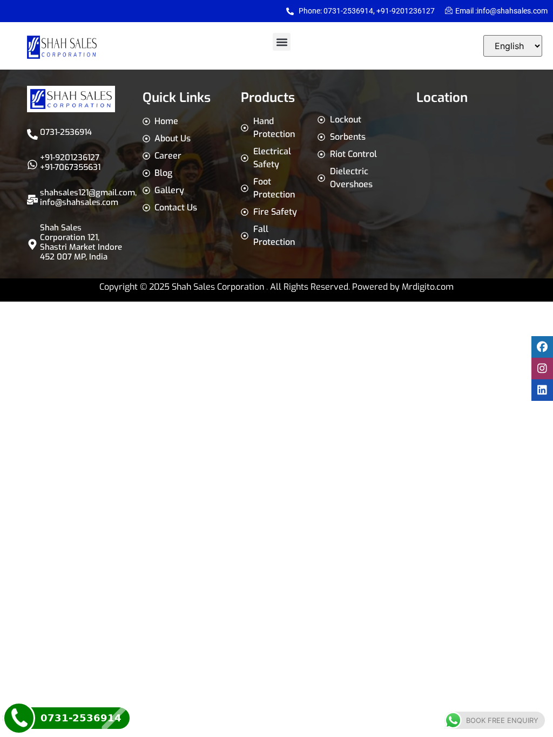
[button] (282, 42)
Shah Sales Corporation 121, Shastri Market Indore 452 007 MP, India (81, 242)
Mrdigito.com (428, 286)
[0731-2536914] (32, 134)
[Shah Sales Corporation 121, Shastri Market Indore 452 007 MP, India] (32, 244)
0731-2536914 (66, 132)
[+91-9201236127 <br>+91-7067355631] (32, 164)
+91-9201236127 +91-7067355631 (70, 162)
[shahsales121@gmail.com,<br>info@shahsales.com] (32, 199)
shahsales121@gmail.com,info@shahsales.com (88, 197)
